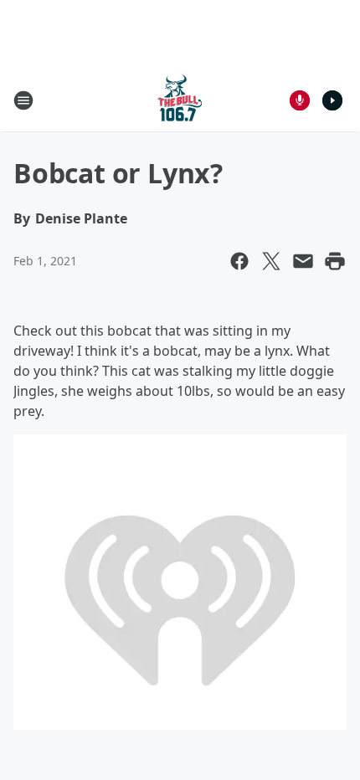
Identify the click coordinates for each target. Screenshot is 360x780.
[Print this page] (335, 261)
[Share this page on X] (271, 261)
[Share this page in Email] (303, 261)
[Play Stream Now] (332, 100)
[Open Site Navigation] (23, 100)
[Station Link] (180, 100)
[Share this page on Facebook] (239, 261)
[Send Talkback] (300, 100)
